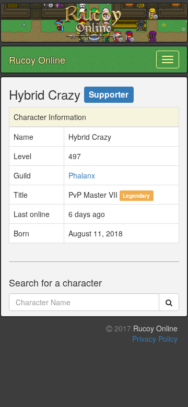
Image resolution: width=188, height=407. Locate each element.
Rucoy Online (37, 59)
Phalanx (81, 175)
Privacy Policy (155, 338)
